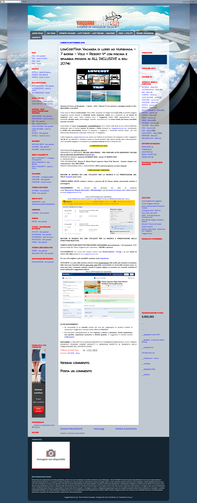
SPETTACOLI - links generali (41, 239)
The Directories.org (148, 353)
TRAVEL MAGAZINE (144, 33)
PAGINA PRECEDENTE (71, 429)
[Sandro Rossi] (51, 468)
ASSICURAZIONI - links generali (42, 262)
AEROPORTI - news (38, 202)
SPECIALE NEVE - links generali (43, 144)
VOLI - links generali (38, 56)
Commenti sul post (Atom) (76, 433)
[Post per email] (83, 350)
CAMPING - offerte (148, 95)
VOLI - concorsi (147, 128)
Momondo (85, 190)
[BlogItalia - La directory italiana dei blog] (153, 342)
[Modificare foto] (147, 347)
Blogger (129, 497)
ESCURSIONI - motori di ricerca (42, 237)
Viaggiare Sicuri (147, 233)
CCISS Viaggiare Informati (150, 204)
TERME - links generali (39, 251)
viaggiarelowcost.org (119, 128)
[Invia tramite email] (88, 350)
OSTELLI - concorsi (148, 113)
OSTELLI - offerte (148, 115)
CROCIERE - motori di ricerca (42, 182)
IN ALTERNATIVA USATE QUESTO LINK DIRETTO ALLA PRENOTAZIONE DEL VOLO (99, 199)
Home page (99, 429)
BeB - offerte (146, 92)
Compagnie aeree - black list (151, 210)
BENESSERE (146, 147)
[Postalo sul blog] (90, 350)
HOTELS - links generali (40, 75)
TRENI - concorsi (147, 118)
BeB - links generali (38, 121)
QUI (92, 155)
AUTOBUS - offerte (148, 87)
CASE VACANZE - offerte (150, 97)
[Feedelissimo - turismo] (150, 358)
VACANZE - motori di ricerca (41, 149)
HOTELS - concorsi (148, 105)
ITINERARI (145, 149)
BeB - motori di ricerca (39, 124)
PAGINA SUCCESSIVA (126, 429)
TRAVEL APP (146, 157)
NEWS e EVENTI (147, 154)
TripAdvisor (104, 258)
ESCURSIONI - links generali (41, 234)
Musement (70, 337)
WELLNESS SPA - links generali (42, 253)
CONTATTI (36, 37)
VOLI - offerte (146, 131)
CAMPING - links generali (40, 213)
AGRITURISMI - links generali (42, 116)
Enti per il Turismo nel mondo (151, 224)
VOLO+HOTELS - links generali (42, 104)
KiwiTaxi (104, 329)
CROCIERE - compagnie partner (42, 177)
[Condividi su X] (92, 350)
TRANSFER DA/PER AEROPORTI (43, 204)
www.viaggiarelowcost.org (72, 192)
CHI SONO (51, 33)
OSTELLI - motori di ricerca (41, 136)
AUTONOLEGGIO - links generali (43, 86)
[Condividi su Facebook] (94, 350)
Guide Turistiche (147, 227)
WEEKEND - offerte (148, 136)
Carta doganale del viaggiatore (152, 201)
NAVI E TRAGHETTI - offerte (151, 110)
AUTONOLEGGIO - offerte (150, 90)
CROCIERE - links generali (41, 179)
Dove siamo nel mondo (149, 213)
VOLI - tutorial (36, 63)
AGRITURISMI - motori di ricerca (43, 119)
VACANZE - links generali (40, 147)
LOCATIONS (146, 152)
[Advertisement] (45, 44)
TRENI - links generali (39, 193)
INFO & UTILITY (125, 33)
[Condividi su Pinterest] (96, 350)
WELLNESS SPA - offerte (150, 138)
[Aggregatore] (151, 334)
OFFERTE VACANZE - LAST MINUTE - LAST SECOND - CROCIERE (87, 33)
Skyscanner (69, 190)
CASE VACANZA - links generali (42, 126)
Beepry (77, 190)
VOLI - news (36, 61)
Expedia (69, 177)
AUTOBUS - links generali (40, 191)
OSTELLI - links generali (40, 133)
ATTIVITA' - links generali (40, 232)
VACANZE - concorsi (149, 123)
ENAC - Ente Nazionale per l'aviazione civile (151, 216)
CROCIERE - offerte (148, 102)
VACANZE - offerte (73, 353)
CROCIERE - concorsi (149, 100)
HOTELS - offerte (147, 107)
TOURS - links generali (39, 242)
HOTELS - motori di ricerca (41, 77)
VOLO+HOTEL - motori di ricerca (43, 101)
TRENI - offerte (147, 120)
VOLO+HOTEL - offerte (149, 133)
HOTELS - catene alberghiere (41, 72)
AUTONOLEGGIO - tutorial (41, 93)
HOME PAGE (37, 33)
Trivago (118, 252)
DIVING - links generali (39, 221)
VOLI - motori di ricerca (39, 58)
